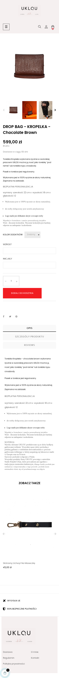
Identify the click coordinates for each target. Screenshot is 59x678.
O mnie (34, 652)
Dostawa (7, 652)
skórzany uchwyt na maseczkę (19, 563)
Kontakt (35, 658)
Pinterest (17, 316)
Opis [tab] (29, 328)
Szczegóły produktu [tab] (29, 337)
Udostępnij (5, 316)
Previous (3, 110)
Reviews (29, 345)
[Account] (46, 26)
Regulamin (8, 658)
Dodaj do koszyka (22, 293)
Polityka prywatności (14, 664)
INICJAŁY (7, 259)
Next (55, 110)
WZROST (7, 244)
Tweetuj (11, 316)
